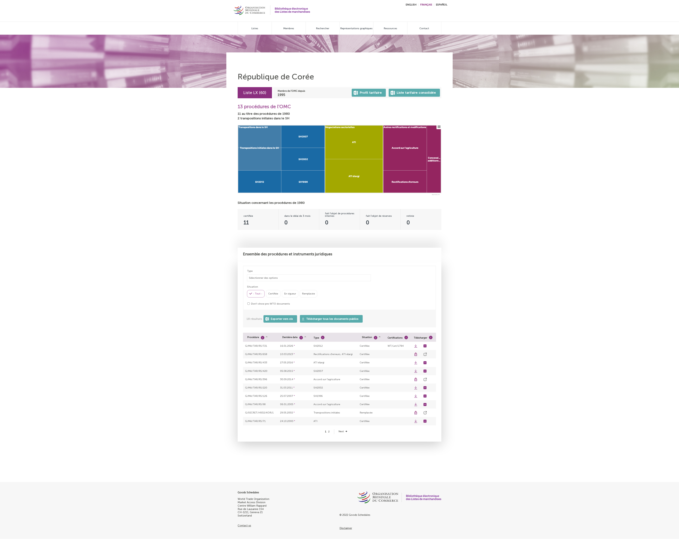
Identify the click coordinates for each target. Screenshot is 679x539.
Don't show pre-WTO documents (270, 303)
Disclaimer (346, 528)
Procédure (253, 337)
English (411, 4)
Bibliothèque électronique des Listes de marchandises (292, 10)
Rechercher (322, 28)
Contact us (244, 525)
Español (441, 4)
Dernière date (290, 337)
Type (250, 271)
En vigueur (290, 293)
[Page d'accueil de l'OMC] (369, 498)
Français (426, 4)
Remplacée (308, 293)
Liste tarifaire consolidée (415, 92)
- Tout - (257, 293)
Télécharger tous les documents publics (332, 318)
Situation (367, 337)
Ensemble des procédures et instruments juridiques (287, 254)
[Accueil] (249, 11)
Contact (424, 28)
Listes (254, 28)
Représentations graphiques (356, 28)
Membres (288, 28)
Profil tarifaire (370, 92)
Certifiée (273, 293)
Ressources (390, 28)
